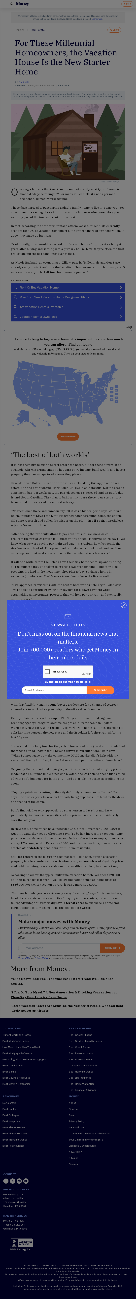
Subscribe (100, 690)
